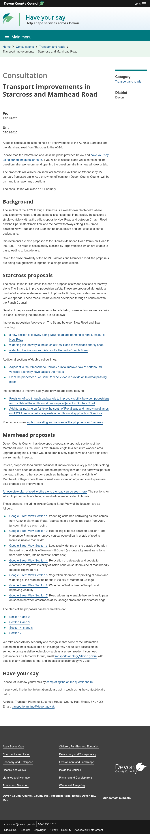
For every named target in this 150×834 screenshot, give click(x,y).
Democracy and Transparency (77, 754)
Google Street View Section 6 (28, 585)
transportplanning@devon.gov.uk (76, 656)
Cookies (25, 830)
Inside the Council (70, 770)
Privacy (53, 830)
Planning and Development (75, 777)
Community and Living (16, 754)
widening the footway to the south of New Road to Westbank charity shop (56, 345)
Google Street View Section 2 (28, 531)
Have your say (52, 19)
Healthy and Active (14, 770)
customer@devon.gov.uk (19, 824)
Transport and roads (128, 81)
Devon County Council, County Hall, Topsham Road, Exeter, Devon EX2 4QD (49, 798)
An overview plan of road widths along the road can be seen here (45, 491)
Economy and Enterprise (18, 762)
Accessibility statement (88, 830)
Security (66, 830)
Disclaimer (10, 830)
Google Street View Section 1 (28, 516)
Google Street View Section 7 (28, 595)
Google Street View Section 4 (28, 560)
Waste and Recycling (72, 785)
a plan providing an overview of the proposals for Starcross (65, 422)
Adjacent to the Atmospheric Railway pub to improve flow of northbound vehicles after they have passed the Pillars (55, 369)
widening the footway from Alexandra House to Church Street (48, 350)
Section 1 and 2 (19, 617)
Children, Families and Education (79, 746)
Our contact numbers (117, 798)
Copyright (40, 830)
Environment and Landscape (76, 762)
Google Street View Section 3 (28, 545)
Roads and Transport (16, 785)
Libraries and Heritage (16, 777)
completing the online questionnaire (69, 682)
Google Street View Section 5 (28, 575)
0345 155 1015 (47, 824)
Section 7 (15, 633)
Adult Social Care (13, 746)
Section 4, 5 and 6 (21, 627)
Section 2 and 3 (19, 622)
